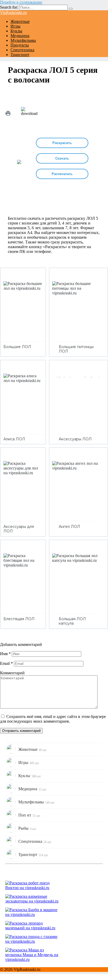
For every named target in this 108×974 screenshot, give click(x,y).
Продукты (19, 45)
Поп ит (29, 815)
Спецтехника (22, 50)
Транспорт (19, 54)
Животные (20, 21)
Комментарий (12, 673)
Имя (5, 653)
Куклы (16, 31)
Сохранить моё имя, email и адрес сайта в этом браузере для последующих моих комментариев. (53, 718)
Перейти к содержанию (21, 2)
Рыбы (27, 828)
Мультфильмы (23, 40)
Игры (15, 26)
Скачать (62, 158)
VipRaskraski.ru (13, 12)
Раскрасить (62, 143)
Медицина (19, 35)
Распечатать (62, 174)
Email (6, 663)
